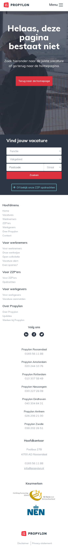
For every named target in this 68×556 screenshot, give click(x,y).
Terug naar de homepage (34, 81)
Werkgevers (9, 227)
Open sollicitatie (11, 256)
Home (5, 210)
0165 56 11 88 (34, 353)
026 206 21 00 (34, 415)
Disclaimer (23, 543)
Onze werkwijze (11, 252)
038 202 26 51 (34, 428)
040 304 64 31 (34, 403)
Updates (7, 315)
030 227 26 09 (34, 391)
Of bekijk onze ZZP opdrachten (36, 187)
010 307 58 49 (34, 378)
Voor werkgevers (11, 294)
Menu (53, 4)
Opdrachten (9, 281)
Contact (6, 235)
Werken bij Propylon (13, 320)
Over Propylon (10, 231)
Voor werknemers (12, 248)
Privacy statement (42, 543)
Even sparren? (10, 264)
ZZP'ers (6, 223)
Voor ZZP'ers (9, 277)
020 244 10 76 (34, 366)
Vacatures (8, 214)
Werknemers (9, 219)
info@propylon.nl (34, 468)
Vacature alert (10, 260)
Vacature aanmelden (13, 298)
